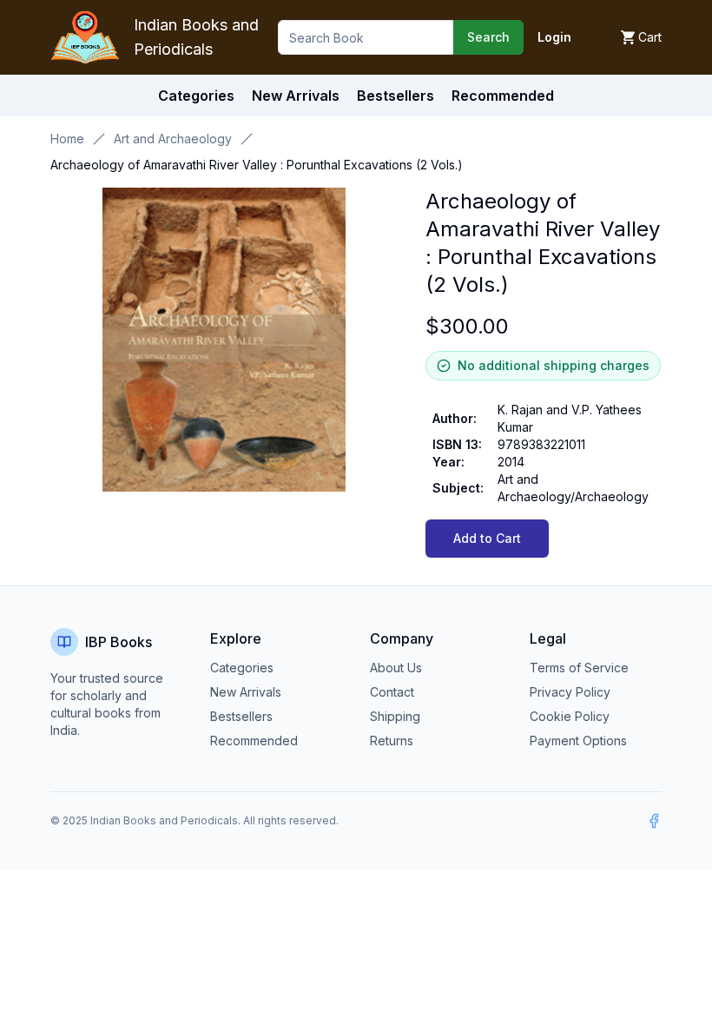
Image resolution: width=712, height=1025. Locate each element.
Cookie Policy (570, 716)
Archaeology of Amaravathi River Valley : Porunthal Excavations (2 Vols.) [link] (256, 164)
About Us (396, 667)
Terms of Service (579, 667)
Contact (392, 691)
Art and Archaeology (173, 138)
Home (67, 138)
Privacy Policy (570, 691)
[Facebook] (654, 821)
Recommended (254, 740)
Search (488, 37)
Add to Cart (487, 538)
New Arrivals (245, 691)
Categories (196, 95)
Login (554, 37)
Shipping (395, 716)
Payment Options (578, 740)
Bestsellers (241, 716)
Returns (391, 740)
